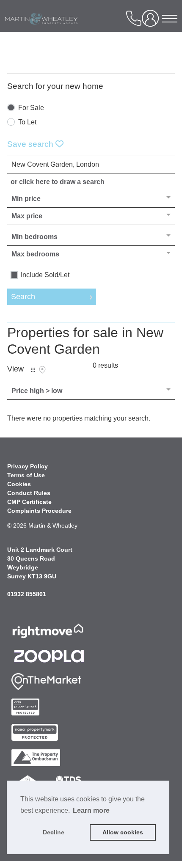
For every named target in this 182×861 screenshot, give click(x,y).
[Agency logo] (57, 31)
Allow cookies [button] (122, 832)
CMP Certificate (29, 501)
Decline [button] (53, 832)
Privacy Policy (27, 466)
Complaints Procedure (39, 510)
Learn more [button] (91, 810)
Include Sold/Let (45, 275)
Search (23, 296)
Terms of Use (26, 475)
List (33, 370)
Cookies (19, 484)
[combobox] (90, 164)
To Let (27, 122)
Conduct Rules (28, 493)
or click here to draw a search (58, 181)
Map (42, 370)
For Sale (31, 108)
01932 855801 (26, 594)
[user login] (152, 21)
